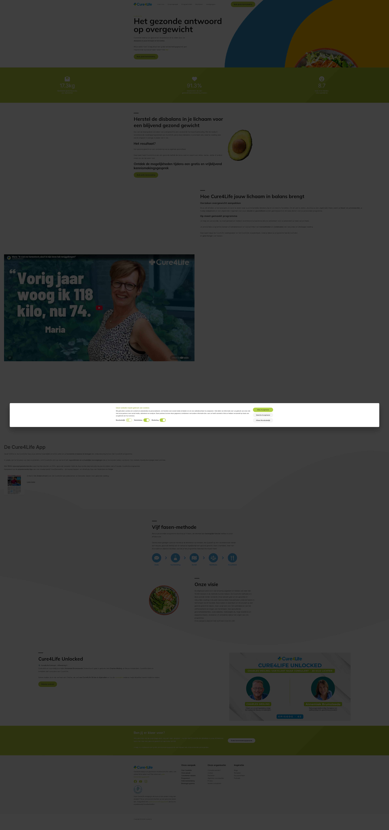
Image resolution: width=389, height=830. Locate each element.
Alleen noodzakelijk (263, 420)
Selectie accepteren (263, 415)
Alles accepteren (263, 410)
